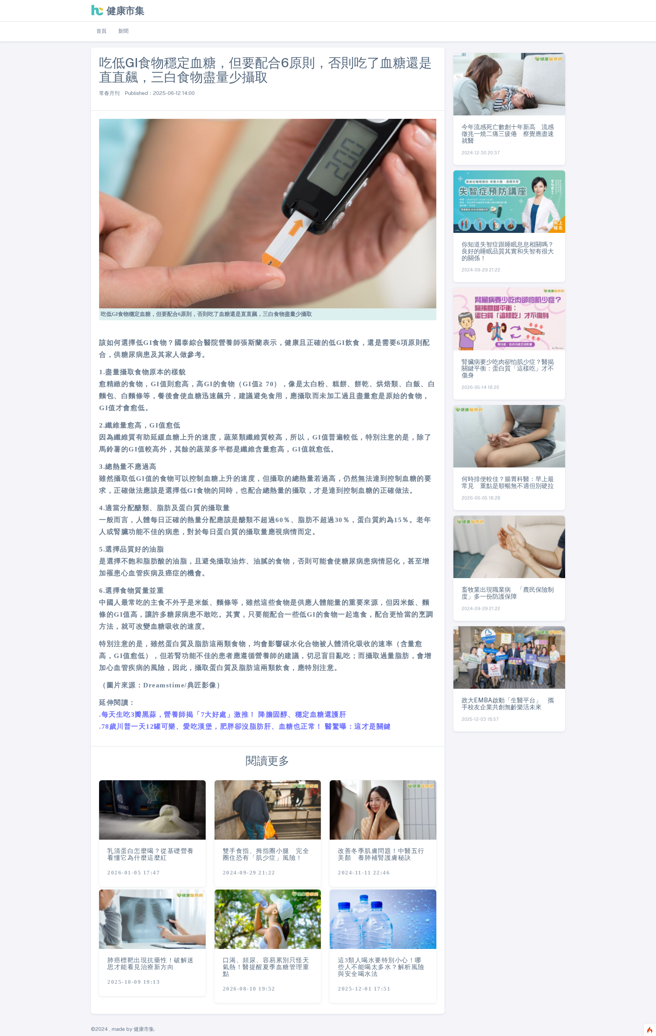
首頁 (101, 31)
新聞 (123, 31)
